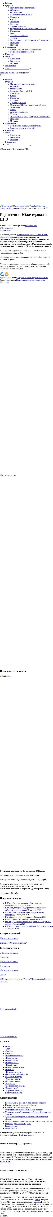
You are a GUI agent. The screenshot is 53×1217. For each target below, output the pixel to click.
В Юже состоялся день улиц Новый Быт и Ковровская (29, 926)
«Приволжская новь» (14, 1067)
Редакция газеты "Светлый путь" (14, 73)
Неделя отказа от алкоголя (16, 919)
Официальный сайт (8, 1009)
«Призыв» (9, 1070)
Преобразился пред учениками (18, 917)
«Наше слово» (11, 1060)
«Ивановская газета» (14, 1056)
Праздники (5, 966)
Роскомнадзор (11, 1126)
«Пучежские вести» (14, 1072)
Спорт (3, 975)
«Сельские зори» (12, 1081)
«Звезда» (9, 1051)
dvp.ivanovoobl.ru (26, 1135)
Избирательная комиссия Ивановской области (25, 1103)
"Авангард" (10, 1083)
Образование (15, 208)
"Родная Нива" (11, 1088)
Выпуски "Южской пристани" (13, 943)
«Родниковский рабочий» (16, 1074)
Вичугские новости (13, 1093)
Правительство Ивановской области (21, 1105)
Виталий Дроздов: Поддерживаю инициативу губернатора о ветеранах (25, 909)
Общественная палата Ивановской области (24, 1110)
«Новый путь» (11, 1065)
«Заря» (8, 1049)
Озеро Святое (11, 1128)
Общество (4, 208)
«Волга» (8, 1046)
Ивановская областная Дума (17, 1107)
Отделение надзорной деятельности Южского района (28, 1121)
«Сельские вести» (13, 1079)
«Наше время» (11, 1058)
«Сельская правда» (13, 1076)
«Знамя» (8, 1053)
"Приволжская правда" (15, 1086)
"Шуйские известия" (14, 1090)
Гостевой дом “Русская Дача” (18, 1124)
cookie (37, 1199)
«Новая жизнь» (12, 1063)
